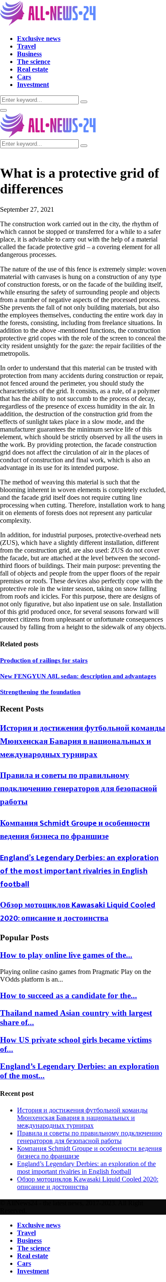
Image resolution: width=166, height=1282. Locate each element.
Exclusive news (38, 38)
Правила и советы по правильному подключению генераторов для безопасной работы (78, 789)
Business (29, 54)
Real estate (32, 69)
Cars (24, 77)
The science (33, 61)
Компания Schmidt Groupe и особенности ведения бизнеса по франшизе (75, 830)
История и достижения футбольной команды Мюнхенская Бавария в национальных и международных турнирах (82, 741)
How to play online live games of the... (66, 955)
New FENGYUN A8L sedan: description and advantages (78, 676)
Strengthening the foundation (40, 692)
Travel (26, 46)
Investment (33, 84)
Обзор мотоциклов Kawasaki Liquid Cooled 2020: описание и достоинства (77, 912)
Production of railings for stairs (44, 660)
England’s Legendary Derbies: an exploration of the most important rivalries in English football (79, 871)
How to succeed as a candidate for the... (68, 995)
